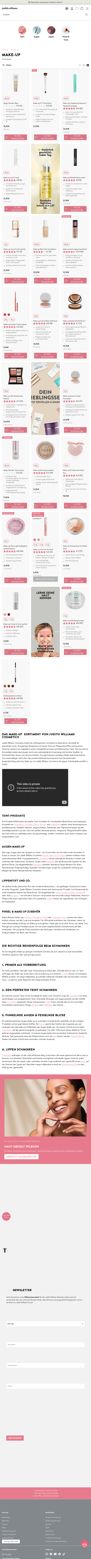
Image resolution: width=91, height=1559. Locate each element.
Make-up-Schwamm (32, 917)
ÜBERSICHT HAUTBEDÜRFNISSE (21, 1156)
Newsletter (6, 1517)
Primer (65, 973)
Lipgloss (14, 895)
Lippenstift (6, 1055)
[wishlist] (77, 8)
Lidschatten (43, 858)
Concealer (28, 824)
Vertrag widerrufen (11, 1541)
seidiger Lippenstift (76, 892)
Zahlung (48, 1524)
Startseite (5, 50)
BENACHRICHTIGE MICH (45, 579)
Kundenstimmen (8, 1538)
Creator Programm (9, 1534)
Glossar (5, 1524)
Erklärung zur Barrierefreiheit (56, 1541)
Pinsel (44, 917)
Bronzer (43, 824)
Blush (36, 824)
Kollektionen (15, 50)
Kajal (55, 1036)
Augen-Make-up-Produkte (54, 855)
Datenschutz (50, 1534)
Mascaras (37, 864)
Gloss (83, 1061)
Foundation (18, 824)
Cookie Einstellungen (53, 1538)
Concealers (12, 1002)
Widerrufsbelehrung (53, 1521)
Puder (48, 1002)
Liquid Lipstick (61, 892)
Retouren (5, 1521)
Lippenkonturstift (69, 1064)
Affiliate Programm (9, 1531)
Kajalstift (51, 861)
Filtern (8, 65)
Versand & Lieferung (53, 1517)
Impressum (49, 1531)
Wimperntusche (77, 1036)
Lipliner (50, 898)
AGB (47, 1528)
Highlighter (55, 824)
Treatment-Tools (59, 917)
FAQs (4, 1528)
